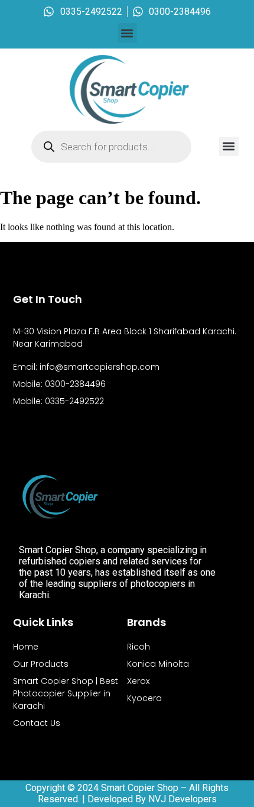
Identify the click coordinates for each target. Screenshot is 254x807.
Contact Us (36, 723)
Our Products (41, 664)
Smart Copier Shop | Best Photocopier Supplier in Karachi (65, 693)
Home (25, 647)
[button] (127, 33)
